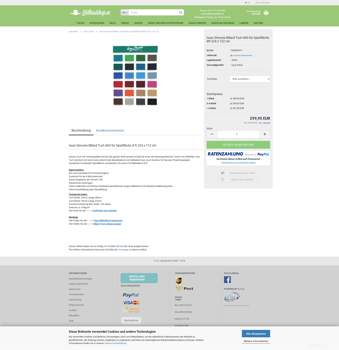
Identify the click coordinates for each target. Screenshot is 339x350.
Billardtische (183, 305)
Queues (138, 23)
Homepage (123, 249)
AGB (71, 320)
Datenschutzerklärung (115, 343)
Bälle (112, 23)
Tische (80, 23)
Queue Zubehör (197, 23)
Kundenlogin (263, 2)
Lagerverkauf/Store (78, 283)
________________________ (236, 304)
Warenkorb (181, 325)
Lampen (243, 23)
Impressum (74, 289)
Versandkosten (76, 294)
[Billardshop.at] (92, 12)
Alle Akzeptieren (256, 333)
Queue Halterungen (222, 23)
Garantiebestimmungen (80, 278)
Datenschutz (75, 299)
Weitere (258, 23)
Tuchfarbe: (212, 79)
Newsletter (182, 319)
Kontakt (73, 310)
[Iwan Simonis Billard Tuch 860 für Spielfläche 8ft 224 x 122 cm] (135, 75)
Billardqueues (183, 312)
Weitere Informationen (256, 341)
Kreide (125, 23)
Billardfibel (74, 315)
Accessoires (97, 23)
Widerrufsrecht (76, 305)
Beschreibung (81, 130)
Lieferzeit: (212, 55)
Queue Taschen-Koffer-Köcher (165, 23)
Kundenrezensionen (110, 130)
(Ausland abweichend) (242, 55)
